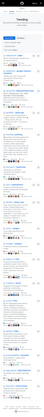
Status (24, 406)
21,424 (13, 395)
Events (26, 11)
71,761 (13, 362)
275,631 (13, 194)
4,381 (16, 236)
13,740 (21, 177)
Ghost (13, 283)
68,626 (17, 323)
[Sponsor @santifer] (34, 202)
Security (18, 406)
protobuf (17, 355)
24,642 (22, 194)
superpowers (14, 185)
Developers (21, 38)
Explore (22, 8)
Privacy (12, 406)
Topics (5, 11)
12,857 (13, 127)
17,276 (23, 105)
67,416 (17, 220)
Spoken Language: (12, 42)
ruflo (11, 301)
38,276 (15, 159)
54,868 (17, 293)
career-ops (15, 202)
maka (12, 331)
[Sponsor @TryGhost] (34, 283)
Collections (19, 11)
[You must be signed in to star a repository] (38, 55)
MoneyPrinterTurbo (20, 91)
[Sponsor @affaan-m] (34, 259)
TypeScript (16, 167)
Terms (6, 406)
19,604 (22, 63)
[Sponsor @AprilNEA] (34, 113)
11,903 (25, 293)
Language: (9, 46)
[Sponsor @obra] (34, 185)
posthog (14, 134)
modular (14, 244)
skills (14, 55)
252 (20, 83)
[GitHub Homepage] (16, 411)
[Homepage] (22, 3)
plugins (13, 228)
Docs (37, 406)
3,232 (22, 159)
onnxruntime (16, 386)
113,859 (15, 105)
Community (31, 406)
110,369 (12, 177)
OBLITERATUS (18, 370)
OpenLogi (15, 113)
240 (23, 347)
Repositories (9, 38)
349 (20, 127)
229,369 (13, 63)
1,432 (21, 378)
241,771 (17, 275)
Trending (11, 11)
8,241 (24, 323)
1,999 (16, 347)
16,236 (21, 362)
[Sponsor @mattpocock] (34, 55)
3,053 (21, 251)
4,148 (20, 395)
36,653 (25, 275)
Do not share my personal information (30, 408)
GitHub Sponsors (34, 11)
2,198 (13, 83)
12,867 (24, 220)
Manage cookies (13, 408)
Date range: (10, 50)
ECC (12, 259)
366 (23, 236)
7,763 (14, 378)
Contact (5, 408)
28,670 (13, 251)
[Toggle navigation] (3, 3)
